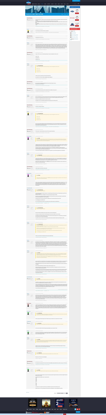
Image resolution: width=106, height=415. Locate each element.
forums (37, 409)
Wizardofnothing (29, 52)
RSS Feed (28, 392)
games (40, 409)
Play (77, 13)
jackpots (43, 409)
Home (62, 14)
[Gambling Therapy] (46, 412)
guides (47, 409)
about (58, 409)
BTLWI (28, 330)
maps (55, 409)
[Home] (32, 4)
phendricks (28, 311)
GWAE (28, 29)
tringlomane (29, 321)
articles (30, 409)
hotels (34, 409)
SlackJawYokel (29, 136)
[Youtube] (77, 409)
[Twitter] (75, 409)
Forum (65, 14)
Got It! (64, 414)
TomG (28, 368)
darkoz (28, 63)
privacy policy (65, 409)
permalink (67, 29)
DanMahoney (29, 303)
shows (50, 409)
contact (61, 409)
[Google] (79, 409)
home (27, 409)
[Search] (78, 4)
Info (67, 14)
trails (52, 409)
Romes (28, 42)
